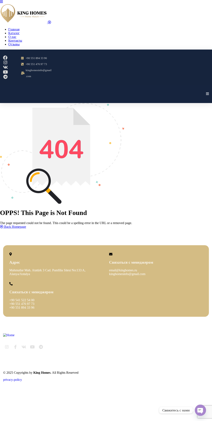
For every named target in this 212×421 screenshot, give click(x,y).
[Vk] (5, 67)
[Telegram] (5, 77)
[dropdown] (1, 2)
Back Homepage (14, 226)
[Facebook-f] (15, 347)
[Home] (8, 335)
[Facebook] (5, 58)
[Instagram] (5, 62)
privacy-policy (12, 379)
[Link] (49, 347)
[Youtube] (5, 72)
